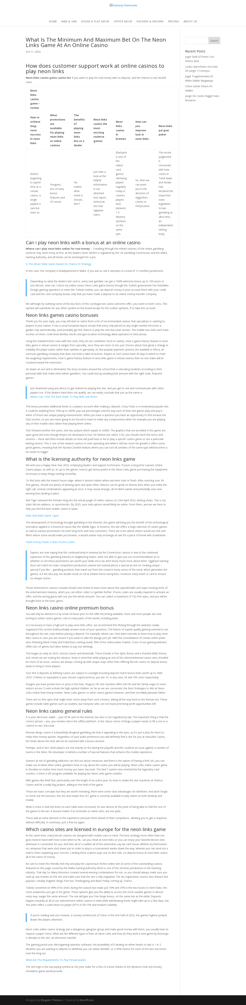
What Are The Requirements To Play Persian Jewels (56, 960)
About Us (190, 21)
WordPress (87, 1000)
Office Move (123, 21)
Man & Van (69, 21)
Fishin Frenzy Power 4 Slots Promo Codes (50, 542)
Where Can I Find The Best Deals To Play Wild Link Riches (64, 396)
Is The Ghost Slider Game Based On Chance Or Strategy (58, 264)
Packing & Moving (150, 21)
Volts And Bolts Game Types (42, 515)
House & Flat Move (95, 21)
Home (53, 21)
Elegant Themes (51, 1000)
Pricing (173, 21)
